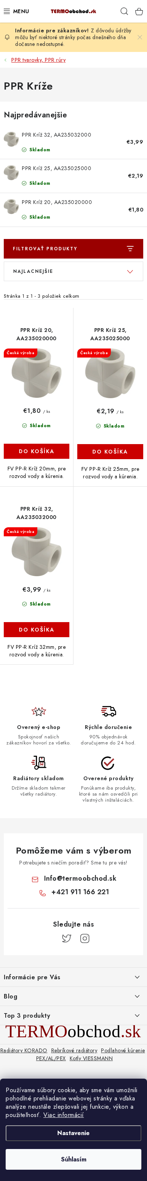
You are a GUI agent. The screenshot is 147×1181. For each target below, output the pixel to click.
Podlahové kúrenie (123, 1050)
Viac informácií (63, 1115)
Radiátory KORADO (23, 1050)
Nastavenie (73, 1133)
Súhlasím (73, 1159)
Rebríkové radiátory (74, 1050)
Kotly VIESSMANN (91, 1058)
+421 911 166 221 (80, 892)
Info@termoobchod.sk (80, 878)
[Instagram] (84, 938)
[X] (66, 938)
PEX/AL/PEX (51, 1058)
